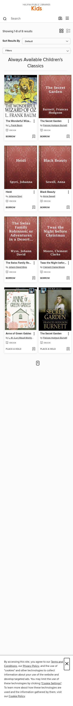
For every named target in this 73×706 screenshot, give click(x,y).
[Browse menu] (67, 18)
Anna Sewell (49, 196)
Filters (8, 50)
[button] (61, 32)
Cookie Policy (17, 696)
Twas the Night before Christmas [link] (53, 262)
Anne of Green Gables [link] (18, 333)
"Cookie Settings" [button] (51, 683)
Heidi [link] (9, 192)
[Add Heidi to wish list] (34, 207)
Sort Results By (11, 41)
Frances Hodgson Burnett (55, 125)
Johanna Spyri (15, 196)
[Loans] (60, 19)
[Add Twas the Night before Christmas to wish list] (68, 278)
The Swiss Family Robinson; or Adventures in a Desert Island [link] (19, 262)
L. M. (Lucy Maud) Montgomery (21, 338)
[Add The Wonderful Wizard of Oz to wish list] (34, 137)
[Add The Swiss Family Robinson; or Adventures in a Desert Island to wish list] (34, 278)
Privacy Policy (31, 666)
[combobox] (29, 19)
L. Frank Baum (15, 125)
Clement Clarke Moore (54, 267)
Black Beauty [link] (47, 192)
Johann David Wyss (18, 267)
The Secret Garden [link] (51, 121)
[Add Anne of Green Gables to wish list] (34, 349)
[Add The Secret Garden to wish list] (68, 137)
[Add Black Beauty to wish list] (68, 207)
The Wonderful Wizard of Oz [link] (19, 121)
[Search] (5, 18)
